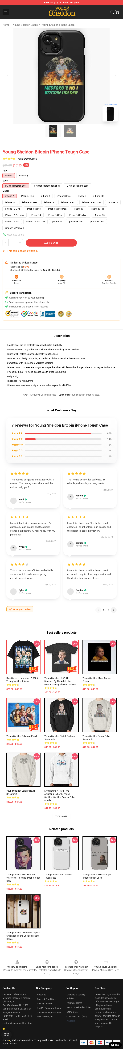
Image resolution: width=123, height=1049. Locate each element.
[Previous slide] (7, 76)
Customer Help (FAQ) (76, 1016)
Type (5, 170)
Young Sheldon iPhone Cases (57, 24)
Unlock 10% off (6, 1035)
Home (6, 24)
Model (6, 191)
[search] (112, 12)
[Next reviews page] (114, 610)
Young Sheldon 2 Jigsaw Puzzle (22, 736)
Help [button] (117, 1045)
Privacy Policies (44, 1003)
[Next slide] (115, 76)
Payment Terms (74, 1003)
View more (61, 816)
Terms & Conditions (46, 999)
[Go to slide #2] (70, 131)
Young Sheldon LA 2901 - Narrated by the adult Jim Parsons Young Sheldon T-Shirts (60, 681)
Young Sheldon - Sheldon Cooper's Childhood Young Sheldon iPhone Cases (23, 935)
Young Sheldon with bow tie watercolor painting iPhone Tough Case (23, 877)
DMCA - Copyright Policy (49, 1008)
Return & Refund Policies (78, 1007)
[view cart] (117, 12)
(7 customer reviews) (27, 159)
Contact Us (72, 1012)
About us (41, 994)
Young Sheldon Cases (25, 24)
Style (5, 180)
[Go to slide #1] (53, 131)
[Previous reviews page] (98, 610)
